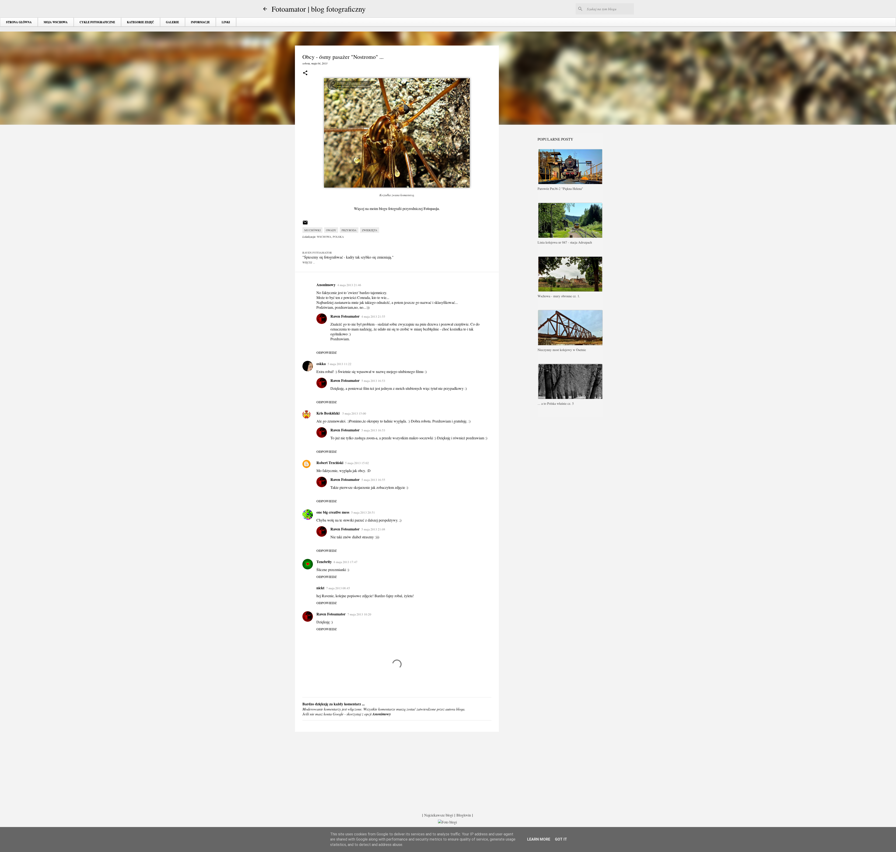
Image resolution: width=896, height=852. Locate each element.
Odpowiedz (326, 352)
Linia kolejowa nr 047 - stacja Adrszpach (565, 242)
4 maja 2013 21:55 (373, 316)
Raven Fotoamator (345, 316)
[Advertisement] (397, 771)
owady (331, 230)
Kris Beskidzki (328, 413)
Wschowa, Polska (330, 236)
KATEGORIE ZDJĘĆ (140, 22)
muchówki (312, 230)
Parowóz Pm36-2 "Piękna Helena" (560, 188)
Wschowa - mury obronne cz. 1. (559, 296)
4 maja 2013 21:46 (349, 285)
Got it (561, 839)
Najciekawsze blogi (438, 815)
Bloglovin (463, 815)
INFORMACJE (200, 22)
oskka (321, 363)
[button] (305, 73)
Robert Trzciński (329, 462)
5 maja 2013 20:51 (363, 512)
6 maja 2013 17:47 (345, 562)
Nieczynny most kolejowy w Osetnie (562, 350)
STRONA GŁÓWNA (19, 22)
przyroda (349, 230)
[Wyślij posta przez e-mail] (305, 224)
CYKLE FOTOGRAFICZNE (97, 22)
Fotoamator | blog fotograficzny (319, 9)
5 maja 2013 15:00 (354, 413)
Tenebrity (324, 561)
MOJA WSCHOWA (56, 22)
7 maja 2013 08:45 (338, 588)
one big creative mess (332, 512)
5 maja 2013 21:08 (373, 529)
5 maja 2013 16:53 (373, 381)
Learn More (538, 839)
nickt (320, 587)
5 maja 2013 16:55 (373, 480)
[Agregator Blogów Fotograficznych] (447, 822)
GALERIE (172, 22)
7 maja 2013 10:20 (359, 614)
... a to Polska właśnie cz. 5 (556, 403)
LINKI (226, 22)
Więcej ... (308, 262)
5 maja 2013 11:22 (339, 364)
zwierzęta (369, 230)
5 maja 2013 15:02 (357, 463)
